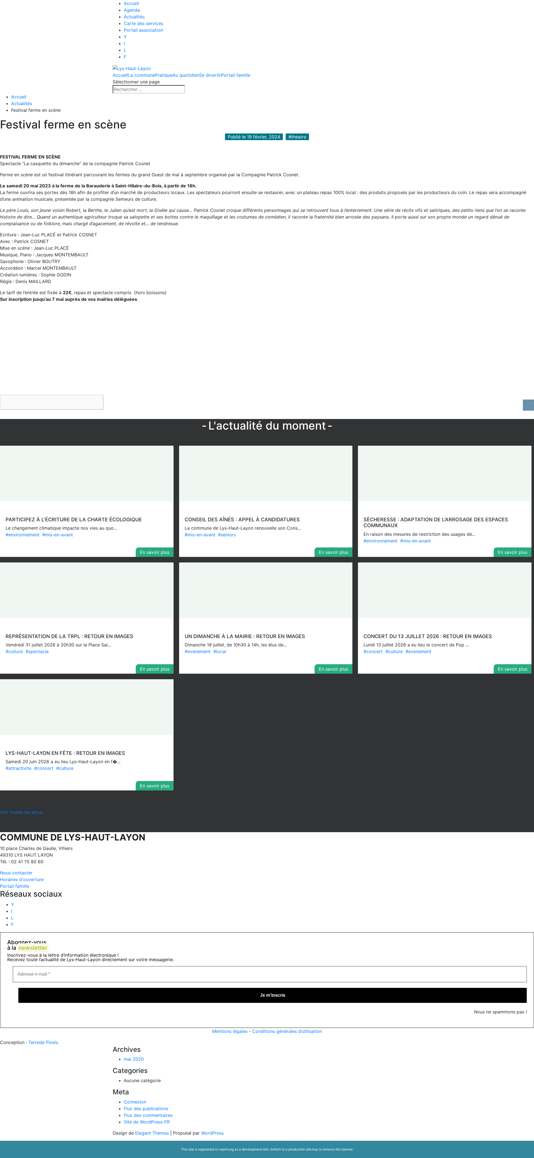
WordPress (212, 1133)
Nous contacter (16, 873)
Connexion (135, 1102)
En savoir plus (154, 552)
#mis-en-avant (57, 534)
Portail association (143, 30)
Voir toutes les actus (21, 812)
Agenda (132, 10)
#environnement (22, 534)
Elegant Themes (152, 1133)
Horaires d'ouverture (22, 879)
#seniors (227, 534)
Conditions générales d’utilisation (287, 1031)
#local (219, 651)
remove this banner (337, 1149)
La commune (141, 75)
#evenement (198, 651)
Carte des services (143, 23)
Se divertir (210, 75)
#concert (373, 651)
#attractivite (18, 768)
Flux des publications (146, 1108)
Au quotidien (185, 75)
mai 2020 (134, 1059)
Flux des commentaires (148, 1115)
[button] (51, 402)
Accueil (131, 3)
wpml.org (226, 1149)
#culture (14, 651)
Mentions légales (230, 1031)
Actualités (134, 16)
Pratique (163, 75)
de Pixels (43, 1042)
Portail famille (235, 75)
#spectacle (37, 651)
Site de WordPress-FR (147, 1122)
